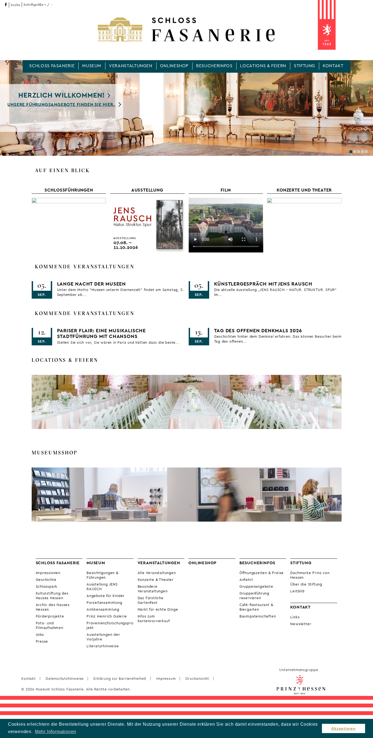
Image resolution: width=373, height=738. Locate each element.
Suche (15, 5)
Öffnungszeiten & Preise (261, 573)
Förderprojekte (50, 616)
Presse (42, 641)
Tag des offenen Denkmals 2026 (258, 330)
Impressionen (48, 573)
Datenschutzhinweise (65, 678)
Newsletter (300, 624)
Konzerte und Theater (304, 190)
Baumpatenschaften (257, 616)
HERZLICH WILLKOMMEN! (61, 95)
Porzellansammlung (104, 603)
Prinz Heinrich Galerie (107, 616)
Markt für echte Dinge (158, 609)
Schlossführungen (69, 190)
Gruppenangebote (256, 587)
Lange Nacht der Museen (91, 284)
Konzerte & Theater (156, 580)
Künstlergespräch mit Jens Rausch (263, 284)
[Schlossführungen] (69, 225)
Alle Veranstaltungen (157, 573)
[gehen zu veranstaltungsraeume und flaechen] (187, 402)
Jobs (40, 635)
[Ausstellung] (147, 225)
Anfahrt (246, 580)
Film (226, 190)
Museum (91, 66)
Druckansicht (197, 678)
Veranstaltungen (130, 66)
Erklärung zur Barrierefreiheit (119, 678)
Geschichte (46, 580)
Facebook (6, 4)
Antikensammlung (103, 609)
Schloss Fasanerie (52, 66)
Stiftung (304, 66)
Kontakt (333, 66)
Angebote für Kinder (106, 596)
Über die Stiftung (306, 584)
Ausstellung (147, 190)
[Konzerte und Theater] (304, 225)
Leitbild (297, 591)
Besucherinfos (214, 66)
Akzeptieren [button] (343, 728)
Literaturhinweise (103, 646)
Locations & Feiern (263, 66)
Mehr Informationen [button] (55, 731)
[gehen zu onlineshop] (187, 495)
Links (295, 617)
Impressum (166, 678)
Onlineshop (174, 66)
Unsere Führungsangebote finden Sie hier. (61, 104)
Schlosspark (47, 587)
